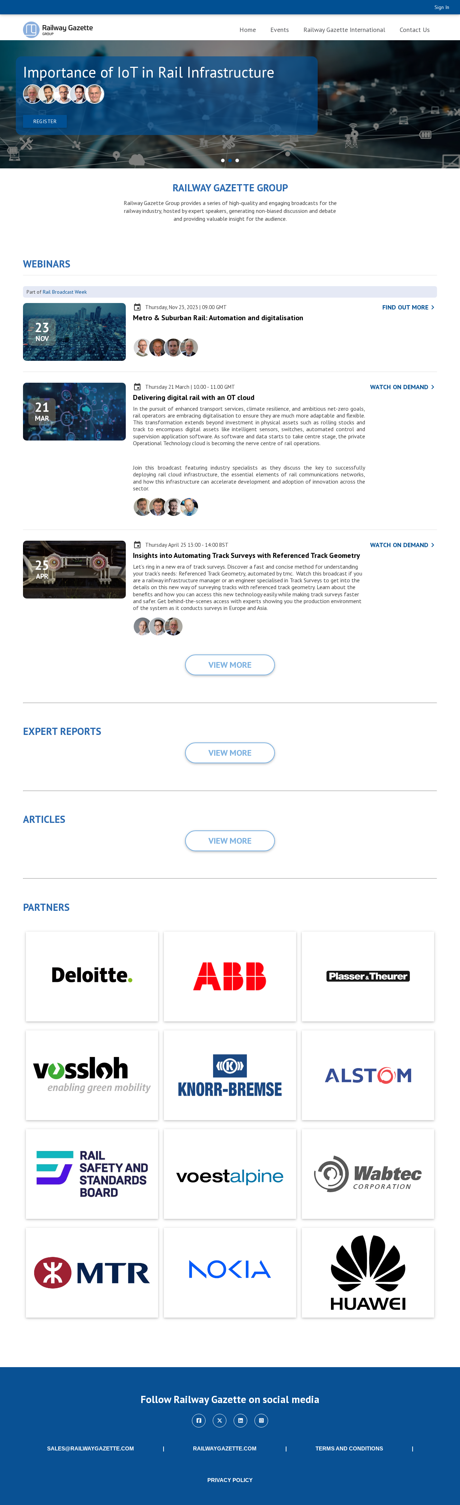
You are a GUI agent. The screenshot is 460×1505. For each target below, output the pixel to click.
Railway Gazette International (344, 29)
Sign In (441, 7)
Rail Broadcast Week (65, 292)
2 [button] (230, 160)
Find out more (409, 307)
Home (247, 29)
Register (44, 121)
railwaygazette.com (225, 1449)
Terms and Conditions (349, 1449)
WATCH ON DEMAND (403, 387)
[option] (230, 104)
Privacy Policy (230, 1480)
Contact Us (415, 29)
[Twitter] (219, 1420)
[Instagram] (261, 1420)
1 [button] (223, 160)
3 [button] (237, 160)
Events (279, 29)
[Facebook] (199, 1420)
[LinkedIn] (240, 1420)
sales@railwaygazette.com (90, 1449)
